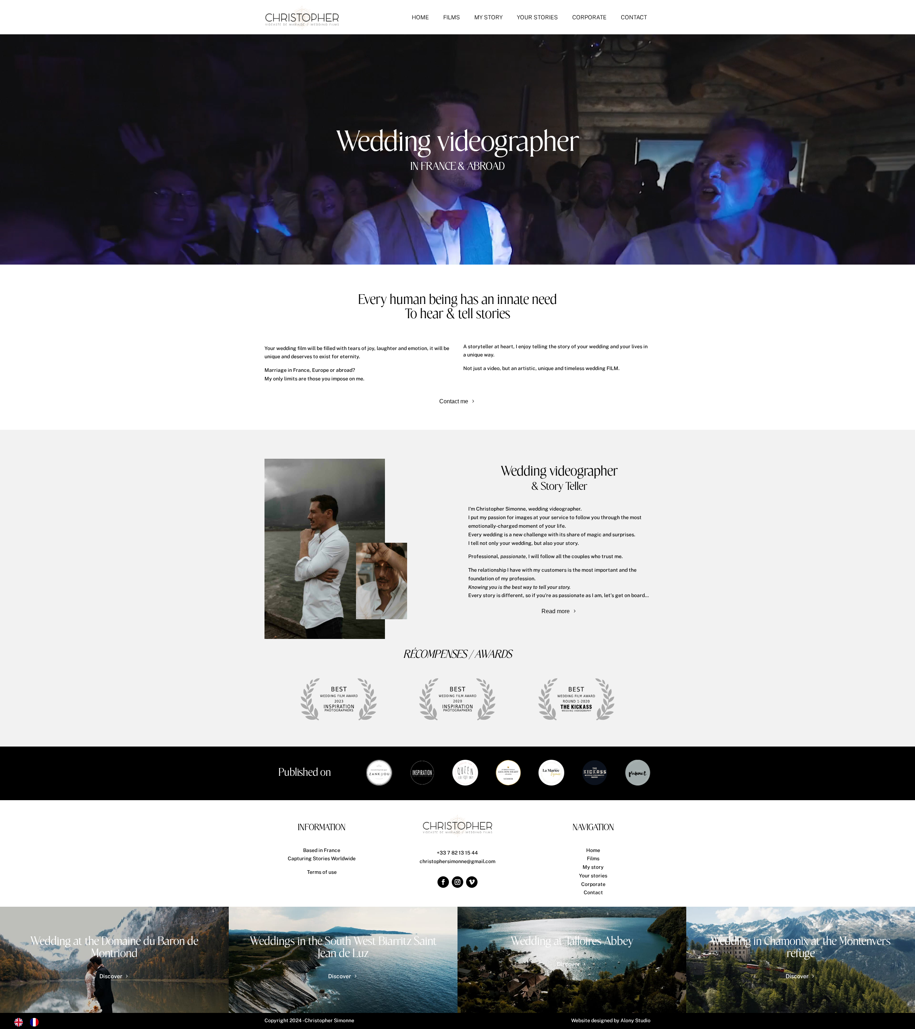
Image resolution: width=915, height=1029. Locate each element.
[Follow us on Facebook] (443, 882)
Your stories (593, 875)
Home (593, 850)
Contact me (453, 401)
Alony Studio (635, 1020)
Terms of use (322, 872)
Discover (110, 976)
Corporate (593, 884)
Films (593, 858)
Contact (593, 892)
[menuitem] (420, 17)
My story (593, 867)
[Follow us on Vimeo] (472, 882)
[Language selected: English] (30, 1022)
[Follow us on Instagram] (457, 882)
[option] (36, 1022)
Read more (555, 611)
